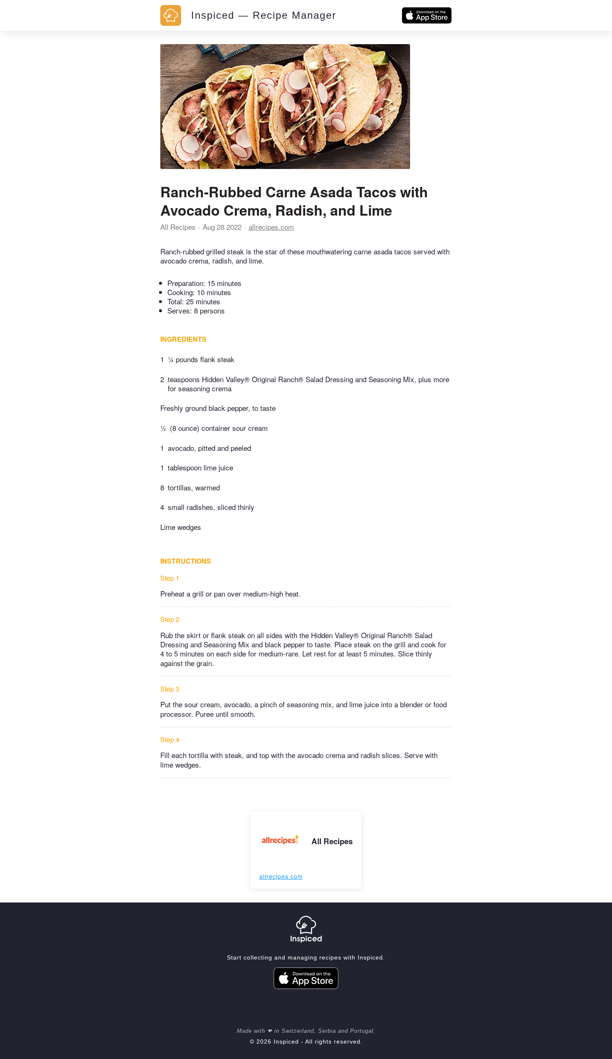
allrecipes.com (271, 226)
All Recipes (178, 226)
